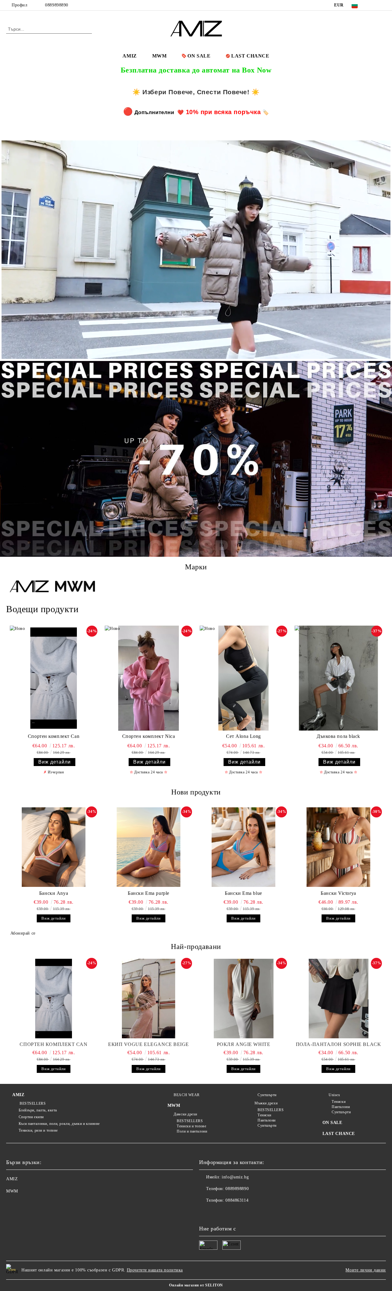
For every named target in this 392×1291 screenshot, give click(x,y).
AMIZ (130, 55)
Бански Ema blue (243, 893)
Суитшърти (267, 1095)
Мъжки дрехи (265, 1103)
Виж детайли (54, 762)
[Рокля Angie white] (243, 998)
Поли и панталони (192, 1131)
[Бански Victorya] (338, 847)
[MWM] (75, 587)
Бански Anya (53, 893)
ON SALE (198, 55)
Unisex (334, 1095)
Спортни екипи (31, 1117)
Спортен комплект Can (53, 736)
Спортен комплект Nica (148, 736)
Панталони (267, 1120)
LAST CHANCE (250, 55)
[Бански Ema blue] (243, 847)
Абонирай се (23, 933)
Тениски (264, 1115)
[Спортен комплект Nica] (148, 678)
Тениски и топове (191, 1126)
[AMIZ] (29, 587)
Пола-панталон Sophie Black (338, 1044)
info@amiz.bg (235, 1177)
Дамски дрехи (185, 1114)
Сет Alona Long (243, 736)
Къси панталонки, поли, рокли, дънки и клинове (59, 1124)
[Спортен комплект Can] (53, 678)
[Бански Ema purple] (148, 847)
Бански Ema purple (148, 893)
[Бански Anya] (54, 847)
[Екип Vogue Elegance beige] (148, 998)
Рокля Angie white (243, 1044)
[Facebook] (373, 5)
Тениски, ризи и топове (38, 1130)
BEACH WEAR (187, 1095)
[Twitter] (382, 5)
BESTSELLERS (32, 1103)
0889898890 (56, 5)
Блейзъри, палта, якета (38, 1110)
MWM (159, 55)
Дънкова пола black (338, 736)
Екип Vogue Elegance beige (148, 1044)
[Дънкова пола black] (338, 678)
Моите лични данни (365, 1270)
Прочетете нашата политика (155, 1270)
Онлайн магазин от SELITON (196, 1285)
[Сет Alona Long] (243, 678)
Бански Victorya (338, 893)
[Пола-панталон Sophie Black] (338, 998)
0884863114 (236, 1200)
